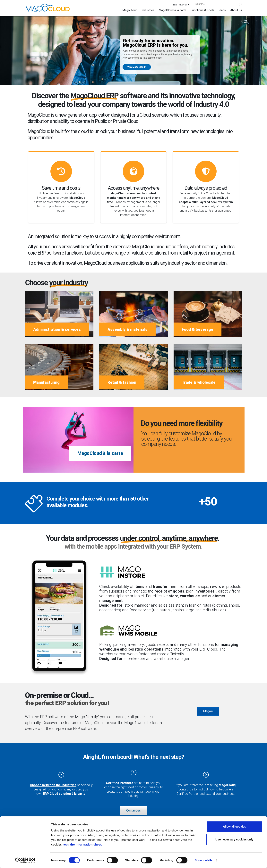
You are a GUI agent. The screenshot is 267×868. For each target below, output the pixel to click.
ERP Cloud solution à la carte (64, 794)
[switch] (112, 860)
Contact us (133, 810)
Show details (203, 860)
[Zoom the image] (59, 562)
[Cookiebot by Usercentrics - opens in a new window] (25, 860)
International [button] (180, 4)
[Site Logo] (47, 7)
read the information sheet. (82, 844)
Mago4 (208, 711)
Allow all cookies (234, 826)
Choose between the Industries (53, 785)
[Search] (238, 4)
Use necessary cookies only (234, 839)
